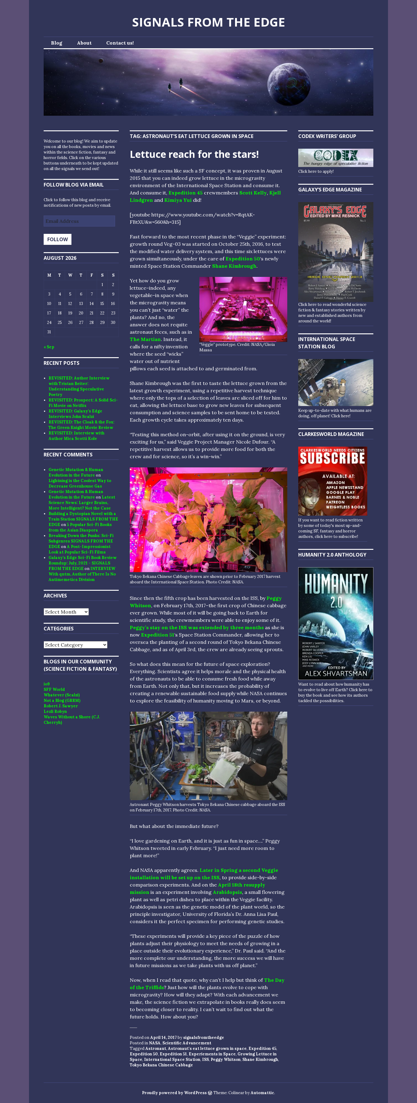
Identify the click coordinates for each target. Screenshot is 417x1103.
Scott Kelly (253, 193)
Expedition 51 (157, 635)
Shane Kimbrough (234, 266)
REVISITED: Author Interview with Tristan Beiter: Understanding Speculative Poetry (79, 386)
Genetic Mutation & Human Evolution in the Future (76, 472)
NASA (155, 1043)
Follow (57, 239)
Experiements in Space (212, 1054)
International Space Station (172, 1059)
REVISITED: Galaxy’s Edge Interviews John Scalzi (75, 413)
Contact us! (120, 43)
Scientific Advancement (186, 1043)
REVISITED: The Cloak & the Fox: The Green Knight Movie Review (81, 424)
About (84, 43)
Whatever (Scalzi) (62, 695)
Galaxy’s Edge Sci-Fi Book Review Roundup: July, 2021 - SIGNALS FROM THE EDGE (83, 563)
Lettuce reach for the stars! (194, 154)
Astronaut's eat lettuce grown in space (207, 1048)
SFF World (54, 689)
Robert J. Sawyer (61, 706)
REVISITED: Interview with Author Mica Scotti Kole (76, 435)
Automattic (262, 1092)
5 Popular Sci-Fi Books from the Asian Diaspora (80, 527)
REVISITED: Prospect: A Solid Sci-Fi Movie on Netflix (83, 402)
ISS (205, 1059)
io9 (47, 684)
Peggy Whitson (226, 1059)
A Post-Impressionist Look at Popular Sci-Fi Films (80, 549)
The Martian (145, 339)
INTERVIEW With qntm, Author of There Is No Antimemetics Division (82, 574)
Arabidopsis (227, 892)
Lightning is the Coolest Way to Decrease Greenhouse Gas (80, 483)
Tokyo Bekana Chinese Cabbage (161, 1065)
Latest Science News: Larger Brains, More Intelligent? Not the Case (82, 503)
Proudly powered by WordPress (174, 1092)
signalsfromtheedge (203, 1037)
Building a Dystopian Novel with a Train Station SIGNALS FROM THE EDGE (83, 519)
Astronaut (155, 1048)
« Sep (49, 347)
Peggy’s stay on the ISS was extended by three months (197, 627)
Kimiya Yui (178, 200)
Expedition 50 (243, 259)
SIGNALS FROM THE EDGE (208, 21)
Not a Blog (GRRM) (62, 700)
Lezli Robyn (55, 711)
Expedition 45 (186, 193)
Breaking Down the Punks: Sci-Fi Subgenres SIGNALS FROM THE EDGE (81, 541)
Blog (56, 43)
